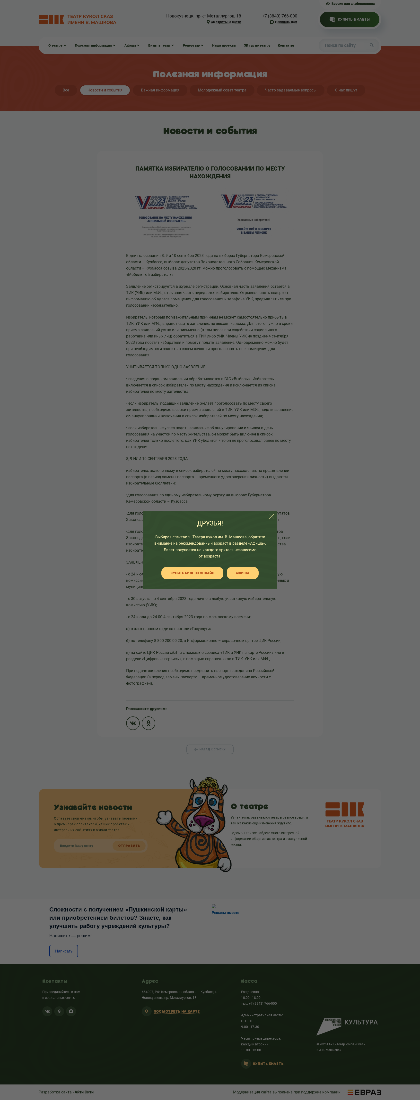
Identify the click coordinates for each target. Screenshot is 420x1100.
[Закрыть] (271, 516)
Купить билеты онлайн (192, 573)
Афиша (242, 573)
